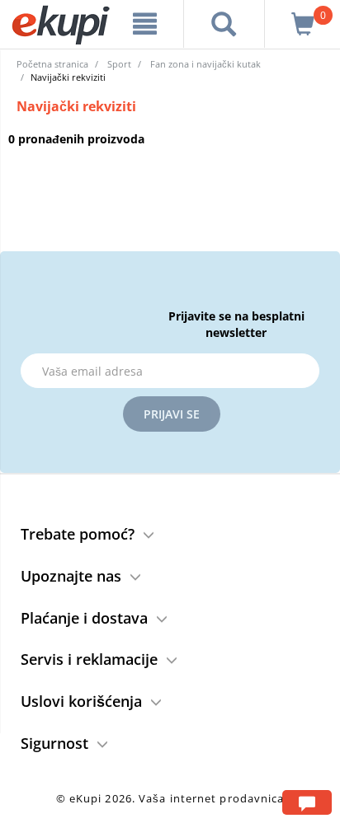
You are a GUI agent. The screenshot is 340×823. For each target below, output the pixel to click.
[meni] (145, 24)
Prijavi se (172, 414)
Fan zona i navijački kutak (205, 64)
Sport (119, 64)
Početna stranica (52, 64)
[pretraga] (224, 24)
